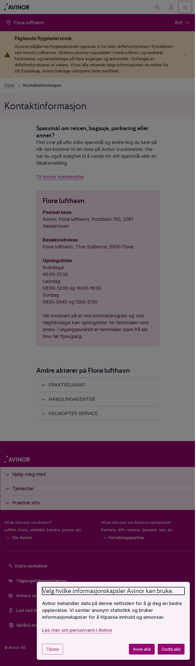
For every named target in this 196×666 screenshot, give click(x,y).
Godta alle (167, 649)
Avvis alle (138, 649)
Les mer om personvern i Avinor (73, 630)
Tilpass (48, 649)
